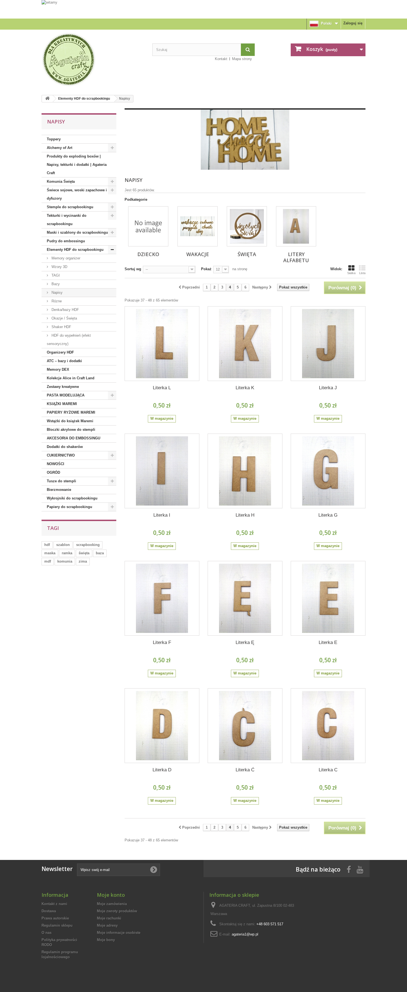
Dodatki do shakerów (65, 447)
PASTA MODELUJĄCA (65, 395)
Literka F (162, 642)
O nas (46, 933)
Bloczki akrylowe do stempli (71, 429)
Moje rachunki (109, 918)
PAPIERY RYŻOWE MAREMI (71, 412)
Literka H (245, 515)
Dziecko (148, 254)
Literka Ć (245, 769)
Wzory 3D (58, 267)
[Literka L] (162, 343)
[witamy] (203, 9)
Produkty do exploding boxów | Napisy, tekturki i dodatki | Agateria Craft (77, 164)
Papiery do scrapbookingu (69, 507)
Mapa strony (242, 59)
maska (49, 553)
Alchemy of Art (59, 148)
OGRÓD (53, 472)
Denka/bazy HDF (64, 310)
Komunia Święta (61, 181)
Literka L (162, 387)
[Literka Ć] (245, 725)
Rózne (56, 301)
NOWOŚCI (55, 464)
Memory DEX (58, 369)
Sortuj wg (133, 269)
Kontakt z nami (54, 904)
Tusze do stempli (61, 481)
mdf (47, 561)
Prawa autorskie (55, 918)
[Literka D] (162, 725)
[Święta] (247, 226)
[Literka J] (328, 343)
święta (84, 553)
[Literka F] (162, 598)
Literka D (162, 769)
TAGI (55, 275)
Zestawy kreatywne (63, 387)
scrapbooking (88, 545)
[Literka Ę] (245, 598)
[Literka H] (245, 471)
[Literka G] (328, 471)
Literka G (328, 515)
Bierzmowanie (59, 490)
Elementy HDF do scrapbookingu (84, 99)
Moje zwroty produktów (117, 911)
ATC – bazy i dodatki (64, 361)
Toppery (54, 139)
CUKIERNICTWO (61, 455)
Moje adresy (107, 925)
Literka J (328, 387)
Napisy (56, 292)
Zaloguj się (352, 23)
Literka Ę (245, 642)
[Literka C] (328, 725)
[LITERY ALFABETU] (296, 226)
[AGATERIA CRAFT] (93, 59)
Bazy (55, 284)
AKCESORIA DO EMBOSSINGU (73, 438)
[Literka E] (328, 598)
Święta (247, 254)
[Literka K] (245, 343)
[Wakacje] (197, 226)
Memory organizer (65, 258)
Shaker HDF (60, 327)
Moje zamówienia (112, 904)
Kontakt (221, 59)
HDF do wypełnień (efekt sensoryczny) (69, 339)
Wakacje (197, 254)
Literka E (328, 642)
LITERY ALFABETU (296, 257)
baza (100, 553)
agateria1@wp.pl (245, 934)
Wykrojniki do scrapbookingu (72, 498)
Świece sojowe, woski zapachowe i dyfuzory (77, 194)
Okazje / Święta (63, 318)
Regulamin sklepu (57, 925)
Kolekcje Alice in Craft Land (70, 378)
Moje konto (111, 894)
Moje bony (106, 940)
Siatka (351, 273)
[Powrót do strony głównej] (47, 98)
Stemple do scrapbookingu (70, 207)
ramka (67, 553)
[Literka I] (162, 471)
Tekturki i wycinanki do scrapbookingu (66, 219)
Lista (362, 273)
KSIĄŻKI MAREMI (62, 404)
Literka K (245, 387)
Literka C (328, 769)
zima (83, 561)
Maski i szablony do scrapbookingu (77, 232)
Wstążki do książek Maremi (70, 421)
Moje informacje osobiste (118, 933)
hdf (47, 545)
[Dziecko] (148, 226)
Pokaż (206, 269)
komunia (64, 561)
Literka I (161, 515)
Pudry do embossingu (66, 241)
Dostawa (49, 911)
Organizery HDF (60, 352)
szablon (63, 545)
